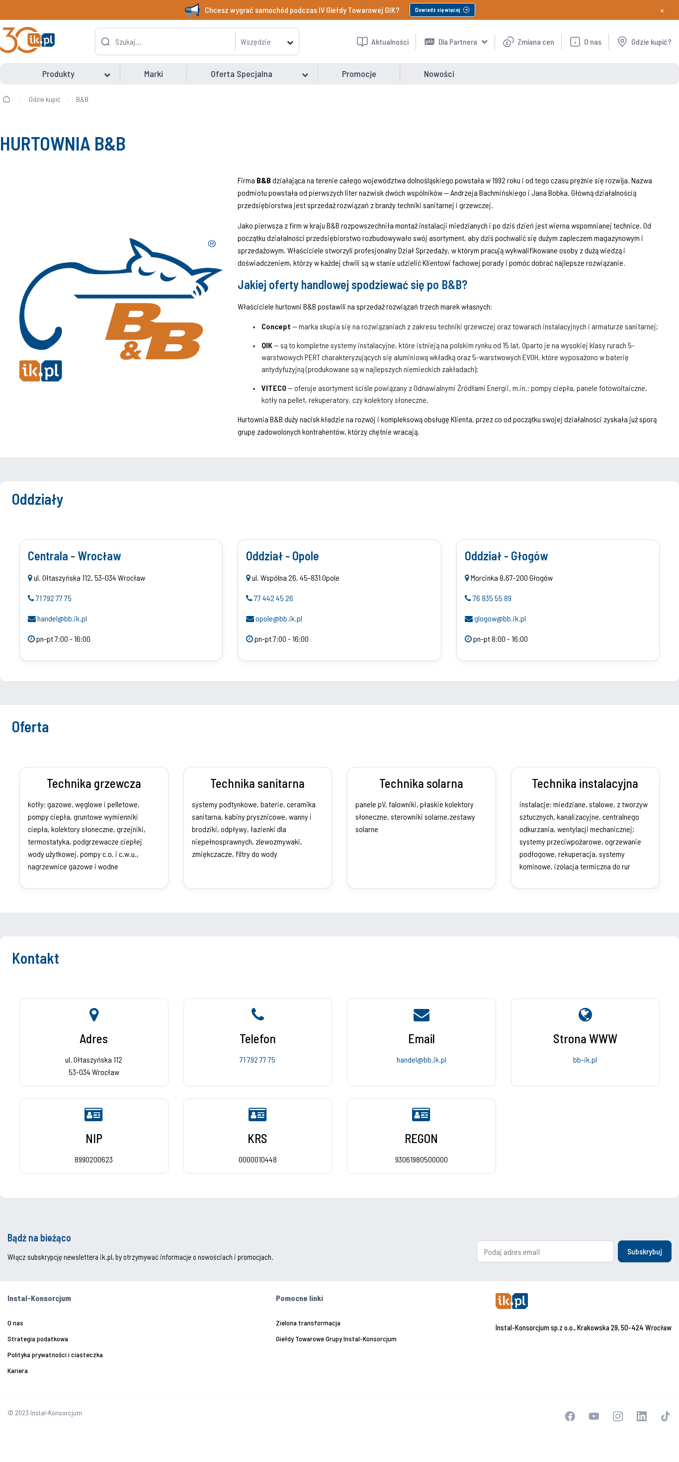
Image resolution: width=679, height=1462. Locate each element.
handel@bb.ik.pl (62, 618)
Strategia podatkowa (37, 1338)
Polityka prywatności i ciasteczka (55, 1354)
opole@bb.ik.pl (278, 618)
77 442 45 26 (273, 598)
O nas (15, 1322)
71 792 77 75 (54, 598)
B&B (82, 99)
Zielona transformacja (308, 1322)
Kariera (17, 1370)
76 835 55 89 (492, 598)
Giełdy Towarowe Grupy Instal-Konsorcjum (336, 1338)
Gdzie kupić (44, 99)
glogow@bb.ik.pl (500, 618)
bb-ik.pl (585, 1059)
